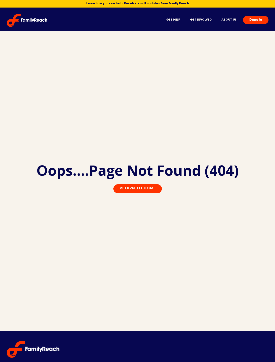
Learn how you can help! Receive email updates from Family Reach (137, 3)
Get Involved (201, 20)
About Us (229, 20)
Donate (255, 20)
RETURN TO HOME (138, 188)
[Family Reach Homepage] (27, 20)
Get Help (173, 20)
